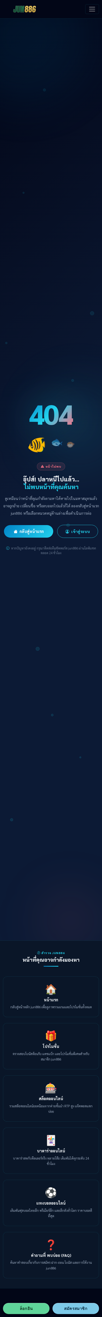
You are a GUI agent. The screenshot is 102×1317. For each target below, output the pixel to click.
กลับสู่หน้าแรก (32, 531)
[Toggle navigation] (92, 9)
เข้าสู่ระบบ (80, 531)
